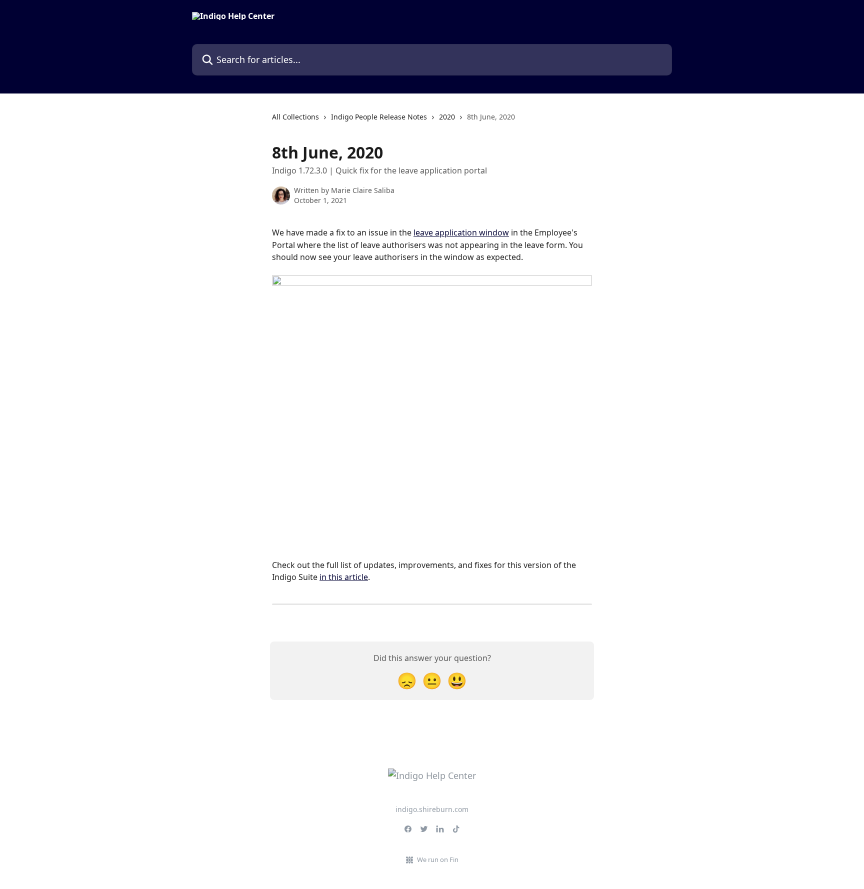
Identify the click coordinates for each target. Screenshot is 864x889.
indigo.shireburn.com (432, 809)
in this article (344, 577)
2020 (447, 117)
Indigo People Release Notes (379, 117)
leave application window (461, 232)
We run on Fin (437, 859)
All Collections (295, 117)
